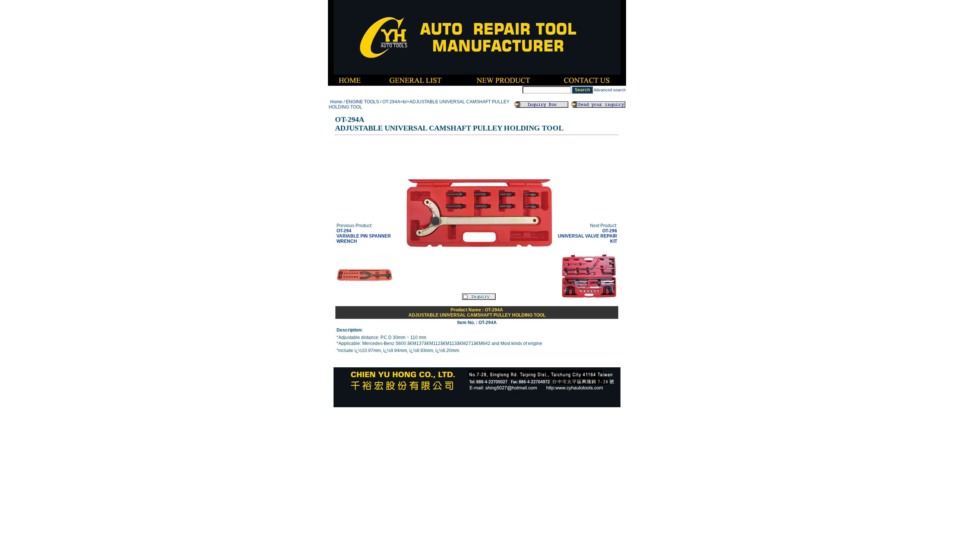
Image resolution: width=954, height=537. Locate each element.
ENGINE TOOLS (362, 101)
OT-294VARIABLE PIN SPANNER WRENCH (364, 236)
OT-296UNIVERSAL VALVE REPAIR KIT (587, 236)
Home (336, 101)
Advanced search (610, 90)
